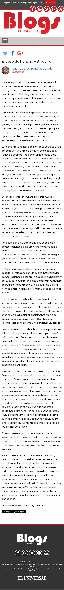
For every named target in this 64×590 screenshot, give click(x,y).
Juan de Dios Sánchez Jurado (32, 68)
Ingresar (50, 2)
